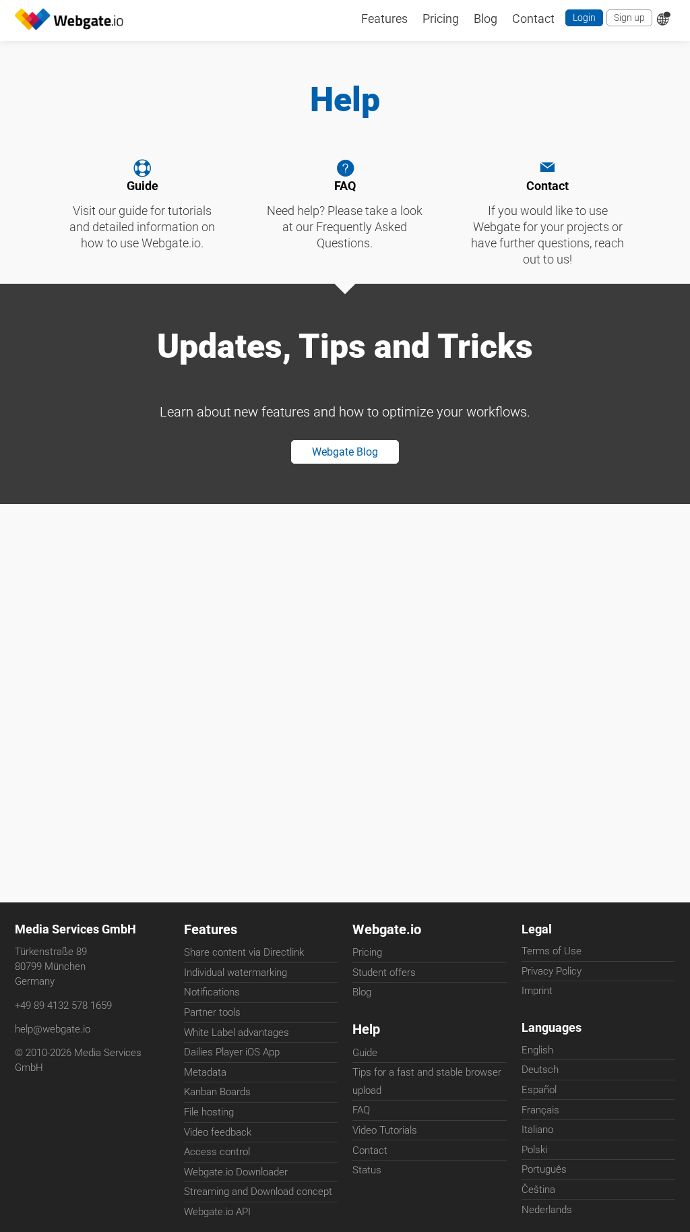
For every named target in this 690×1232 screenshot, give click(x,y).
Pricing (367, 954)
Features (210, 929)
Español (539, 1094)
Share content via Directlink (244, 954)
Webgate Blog (345, 472)
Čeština (538, 1194)
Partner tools (212, 1014)
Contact (547, 223)
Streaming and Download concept (258, 1193)
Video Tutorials (384, 1132)
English (537, 1055)
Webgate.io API (217, 1212)
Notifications (212, 993)
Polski (534, 1154)
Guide (364, 1055)
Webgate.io (386, 929)
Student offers (384, 973)
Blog (361, 993)
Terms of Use (552, 954)
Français (540, 1115)
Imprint (537, 993)
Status (366, 1172)
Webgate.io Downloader (236, 1173)
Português (544, 1174)
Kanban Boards (217, 1093)
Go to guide (143, 214)
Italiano (537, 1134)
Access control (217, 1153)
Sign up (628, 19)
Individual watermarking (235, 973)
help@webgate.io (52, 1030)
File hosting (209, 1113)
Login (580, 19)
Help (366, 1031)
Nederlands (547, 1214)
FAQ (361, 1112)
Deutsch (540, 1074)
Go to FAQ (345, 214)
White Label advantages (236, 1033)
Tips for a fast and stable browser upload (426, 1083)
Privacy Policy (552, 973)
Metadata (205, 1073)
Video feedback (217, 1133)
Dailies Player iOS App (232, 1053)
